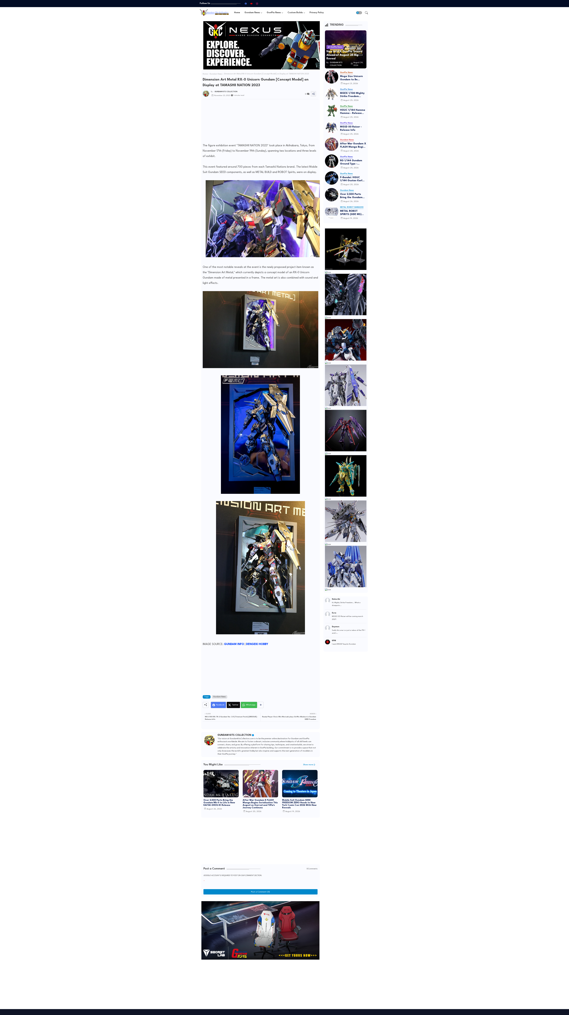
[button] (359, 12)
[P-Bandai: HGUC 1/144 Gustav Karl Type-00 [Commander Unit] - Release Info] (331, 178)
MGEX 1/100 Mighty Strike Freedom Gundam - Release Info (352, 95)
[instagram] (257, 3)
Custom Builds (295, 13)
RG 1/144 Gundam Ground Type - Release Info (351, 162)
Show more (308, 765)
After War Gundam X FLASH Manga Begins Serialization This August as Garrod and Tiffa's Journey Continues (260, 804)
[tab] (237, 12)
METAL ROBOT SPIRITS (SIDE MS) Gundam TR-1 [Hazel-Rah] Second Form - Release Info (353, 213)
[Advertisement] (260, 122)
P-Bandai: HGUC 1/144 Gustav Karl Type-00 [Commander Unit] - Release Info (352, 179)
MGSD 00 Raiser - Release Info (351, 128)
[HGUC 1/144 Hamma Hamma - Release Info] (331, 110)
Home (237, 13)
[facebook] (246, 3)
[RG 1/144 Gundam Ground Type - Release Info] (331, 161)
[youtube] (251, 3)
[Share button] (261, 705)
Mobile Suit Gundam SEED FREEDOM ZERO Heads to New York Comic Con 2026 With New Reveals (299, 804)
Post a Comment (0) (260, 892)
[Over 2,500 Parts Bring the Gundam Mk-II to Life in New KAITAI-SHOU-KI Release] (331, 194)
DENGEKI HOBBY (257, 644)
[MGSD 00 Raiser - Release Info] (331, 127)
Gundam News (252, 13)
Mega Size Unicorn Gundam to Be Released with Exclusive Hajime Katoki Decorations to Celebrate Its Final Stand (353, 78)
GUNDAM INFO (234, 644)
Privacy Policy (317, 13)
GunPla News (274, 13)
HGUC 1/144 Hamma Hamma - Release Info (352, 112)
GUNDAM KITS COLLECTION (234, 735)
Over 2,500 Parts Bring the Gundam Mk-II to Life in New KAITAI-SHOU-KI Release (219, 802)
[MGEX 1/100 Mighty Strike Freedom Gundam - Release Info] (331, 93)
